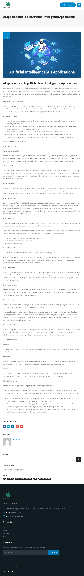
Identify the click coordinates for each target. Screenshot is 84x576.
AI (4, 478)
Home (5, 527)
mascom (16, 439)
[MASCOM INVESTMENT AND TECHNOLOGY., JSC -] (8, 5)
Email (21, 426)
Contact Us (68, 5)
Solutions (6, 533)
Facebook (4, 426)
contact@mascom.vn (16, 516)
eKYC (35, 478)
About (5, 530)
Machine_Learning (45, 478)
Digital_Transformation (24, 478)
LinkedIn (12, 426)
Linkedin (12, 571)
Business (10, 478)
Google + (17, 426)
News (5, 536)
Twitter (8, 426)
